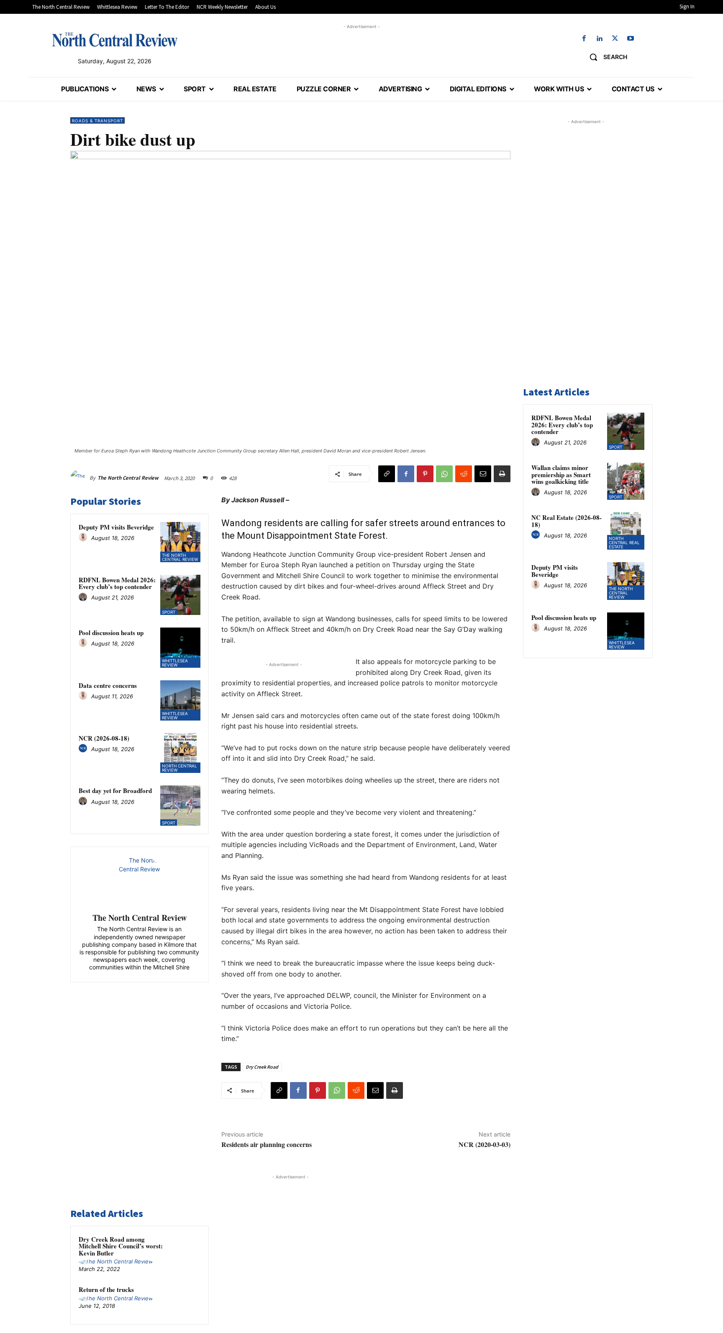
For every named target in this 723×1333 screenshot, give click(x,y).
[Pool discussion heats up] (180, 648)
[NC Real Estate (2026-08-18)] (625, 531)
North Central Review (179, 767)
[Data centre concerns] (180, 700)
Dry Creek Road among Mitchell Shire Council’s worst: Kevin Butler (121, 1246)
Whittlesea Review (175, 662)
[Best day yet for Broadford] (180, 805)
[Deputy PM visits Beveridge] (180, 542)
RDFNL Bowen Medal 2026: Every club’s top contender (117, 583)
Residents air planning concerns (266, 1144)
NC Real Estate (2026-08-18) (566, 521)
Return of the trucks (106, 1289)
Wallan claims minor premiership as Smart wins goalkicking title (561, 474)
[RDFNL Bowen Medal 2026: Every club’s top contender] (180, 595)
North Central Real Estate (624, 542)
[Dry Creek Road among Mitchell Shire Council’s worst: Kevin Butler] (184, 1250)
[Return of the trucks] (184, 1300)
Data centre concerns (108, 685)
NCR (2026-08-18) (104, 738)
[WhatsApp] (444, 473)
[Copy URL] (386, 473)
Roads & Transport (97, 120)
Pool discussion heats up (111, 632)
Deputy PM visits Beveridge (116, 527)
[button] (605, 57)
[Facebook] (584, 38)
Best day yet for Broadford (115, 790)
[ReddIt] (463, 473)
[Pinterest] (425, 473)
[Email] (482, 473)
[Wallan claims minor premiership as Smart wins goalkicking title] (625, 481)
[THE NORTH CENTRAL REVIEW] (114, 39)
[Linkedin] (599, 38)
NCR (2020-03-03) (484, 1144)
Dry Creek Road (262, 1067)
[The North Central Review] (80, 478)
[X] (615, 38)
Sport (168, 612)
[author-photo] (84, 537)
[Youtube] (630, 38)
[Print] (502, 473)
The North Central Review (128, 477)
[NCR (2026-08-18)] (180, 753)
